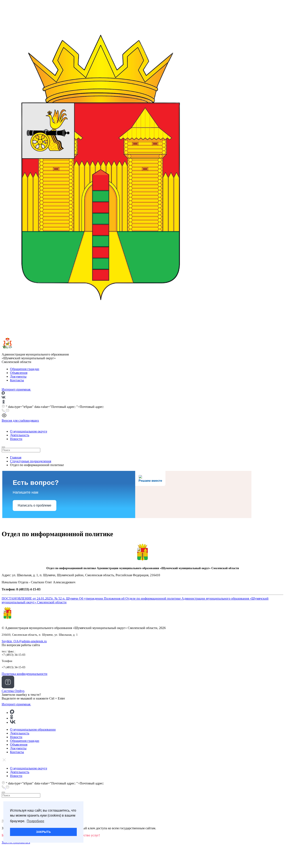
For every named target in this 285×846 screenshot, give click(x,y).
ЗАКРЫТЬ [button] (43, 831)
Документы (18, 376)
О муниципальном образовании (33, 729)
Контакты (17, 380)
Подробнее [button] (35, 821)
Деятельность (19, 435)
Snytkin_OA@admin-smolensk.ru (24, 641)
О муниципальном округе (28, 431)
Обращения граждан (24, 369)
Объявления (18, 372)
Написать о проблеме (34, 505)
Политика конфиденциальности (24, 674)
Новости (16, 439)
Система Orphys (13, 691)
